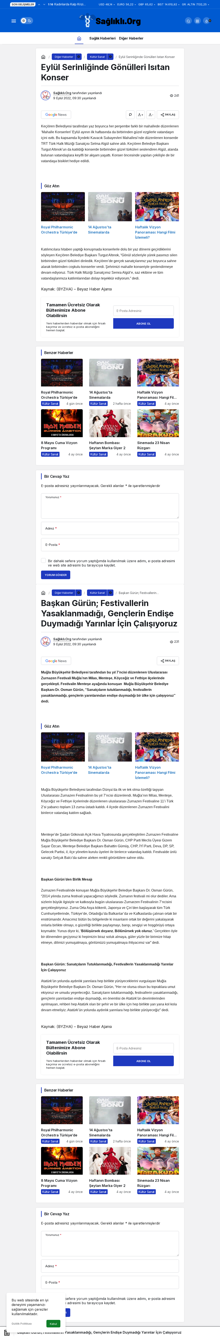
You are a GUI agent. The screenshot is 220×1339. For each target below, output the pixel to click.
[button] (197, 20)
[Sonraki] (44, 4)
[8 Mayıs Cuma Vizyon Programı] (62, 433)
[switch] (26, 20)
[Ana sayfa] (79, 38)
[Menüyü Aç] (13, 20)
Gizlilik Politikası (22, 1323)
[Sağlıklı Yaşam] (110, 20)
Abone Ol (143, 323)
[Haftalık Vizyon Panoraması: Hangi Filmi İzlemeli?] (157, 216)
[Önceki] (39, 4)
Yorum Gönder (56, 575)
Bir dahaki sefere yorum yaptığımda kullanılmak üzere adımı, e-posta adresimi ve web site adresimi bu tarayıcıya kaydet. (111, 563)
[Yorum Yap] (130, 114)
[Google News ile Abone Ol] (56, 115)
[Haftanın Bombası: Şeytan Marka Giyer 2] (110, 433)
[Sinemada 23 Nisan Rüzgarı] (158, 433)
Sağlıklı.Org (62, 93)
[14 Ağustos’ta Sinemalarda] (110, 216)
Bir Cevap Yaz (56, 476)
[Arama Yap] (188, 20)
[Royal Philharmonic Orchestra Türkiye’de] (63, 216)
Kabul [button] (53, 1323)
